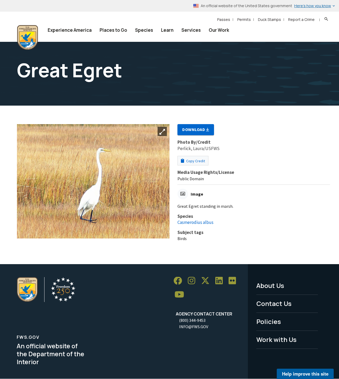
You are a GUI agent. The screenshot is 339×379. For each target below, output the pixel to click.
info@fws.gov (193, 326)
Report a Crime (301, 19)
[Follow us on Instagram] (193, 281)
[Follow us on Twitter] (207, 281)
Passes (223, 19)
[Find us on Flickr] (234, 281)
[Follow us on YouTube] (181, 295)
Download (194, 129)
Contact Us (274, 303)
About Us (270, 285)
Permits (244, 19)
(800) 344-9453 (192, 320)
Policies (268, 321)
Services (191, 30)
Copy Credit (195, 161)
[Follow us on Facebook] (179, 281)
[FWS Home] (27, 37)
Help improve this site (305, 374)
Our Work (219, 30)
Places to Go (113, 30)
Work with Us (276, 339)
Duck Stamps (269, 19)
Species (144, 30)
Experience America (70, 30)
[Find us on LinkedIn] (220, 281)
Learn (167, 30)
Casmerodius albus (195, 222)
